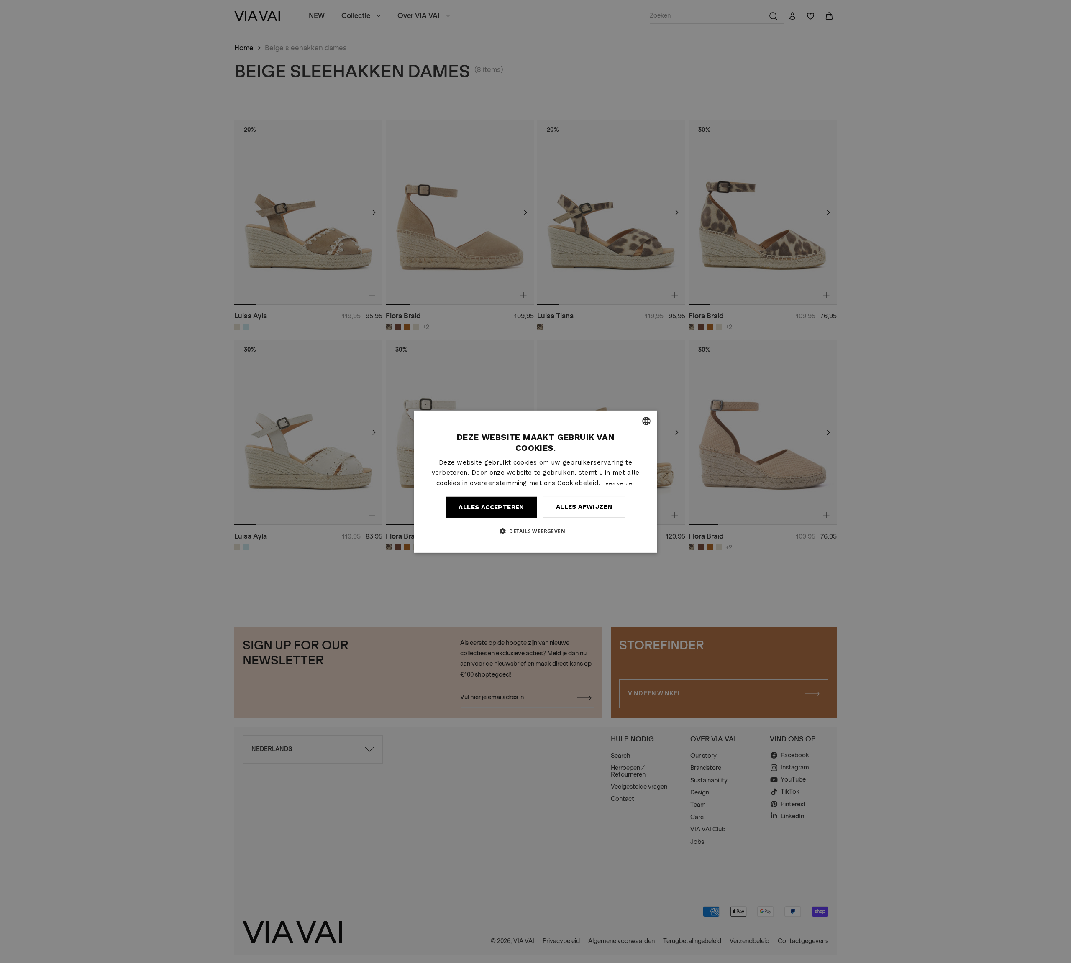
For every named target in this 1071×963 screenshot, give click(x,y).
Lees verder (618, 483)
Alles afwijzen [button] (584, 507)
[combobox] (646, 420)
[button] (535, 531)
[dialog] (535, 481)
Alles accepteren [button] (491, 507)
